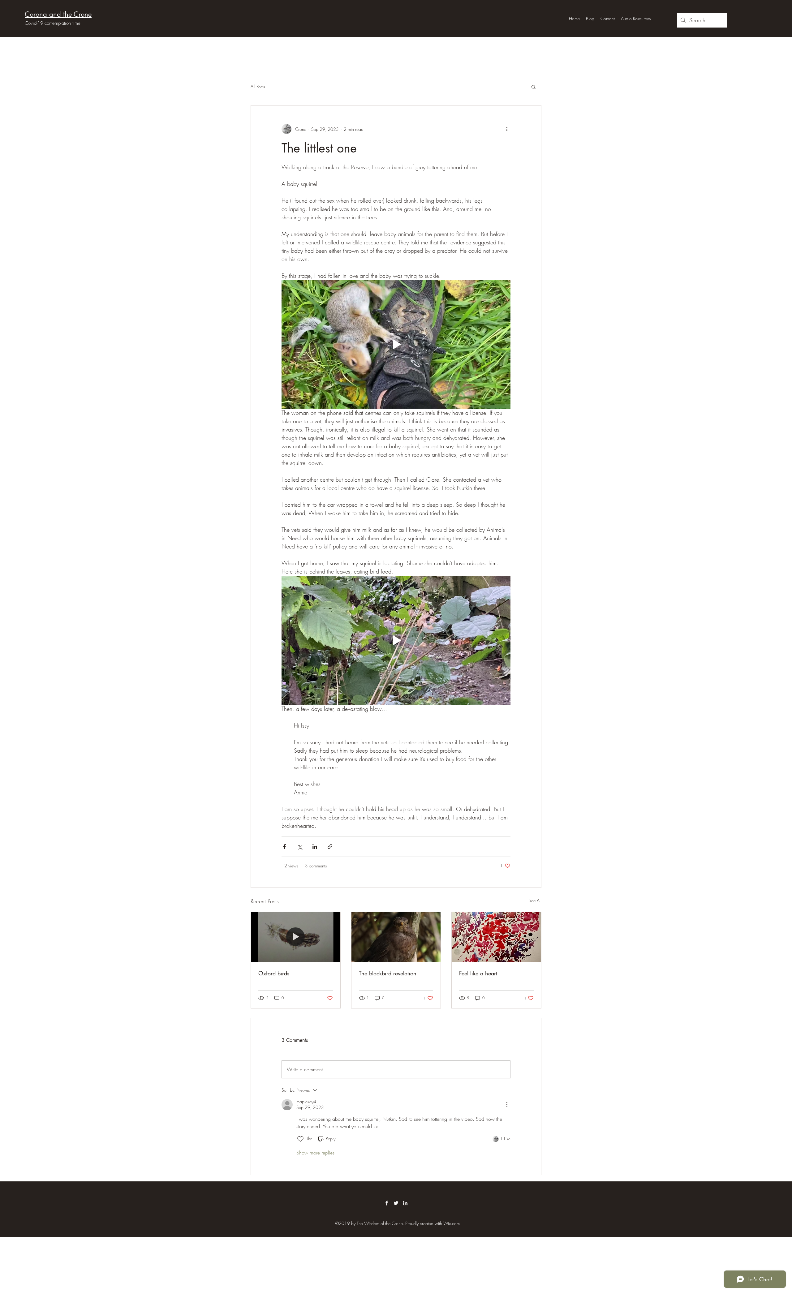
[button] (533, 86)
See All (535, 900)
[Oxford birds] (295, 937)
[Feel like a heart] (496, 937)
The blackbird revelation (387, 973)
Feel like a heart (478, 973)
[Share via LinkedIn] (315, 846)
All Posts (258, 86)
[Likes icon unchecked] (300, 1139)
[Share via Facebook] (284, 846)
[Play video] (396, 344)
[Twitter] (396, 1203)
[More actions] (506, 129)
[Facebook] (387, 1203)
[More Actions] (506, 1104)
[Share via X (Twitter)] (300, 846)
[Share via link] (330, 846)
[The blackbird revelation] (396, 937)
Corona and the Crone (58, 14)
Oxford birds (273, 973)
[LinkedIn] (405, 1203)
